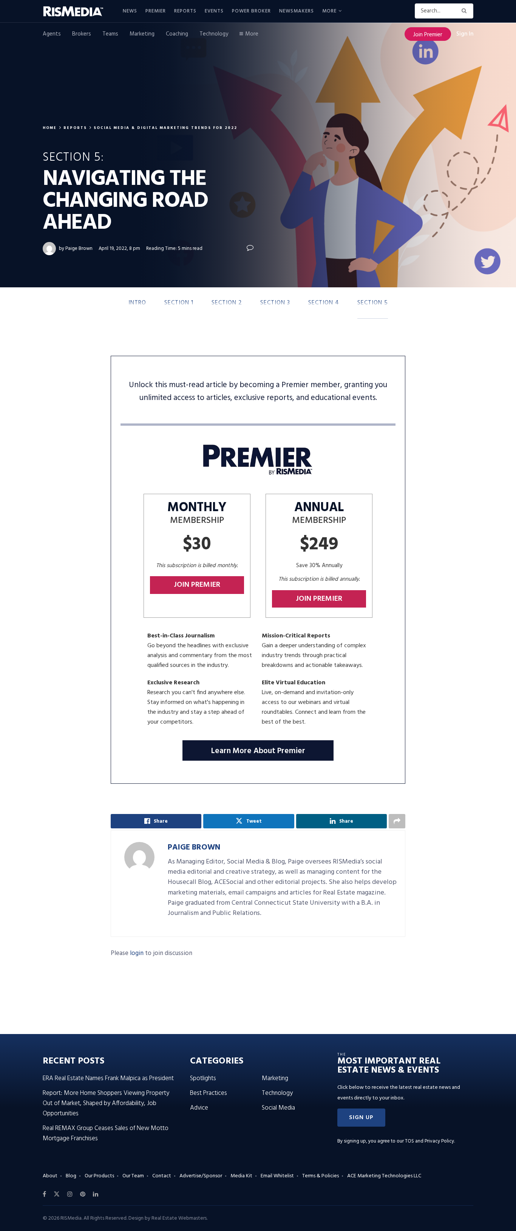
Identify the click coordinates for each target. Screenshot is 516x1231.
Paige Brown (79, 249)
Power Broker (251, 11)
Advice (199, 1108)
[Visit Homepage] (77, 11)
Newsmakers (296, 11)
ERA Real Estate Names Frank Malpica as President (108, 1078)
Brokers (81, 34)
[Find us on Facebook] (44, 1194)
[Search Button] (465, 11)
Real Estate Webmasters (179, 1218)
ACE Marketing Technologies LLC (384, 1176)
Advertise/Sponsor (200, 1176)
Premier (155, 11)
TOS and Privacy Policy (429, 1141)
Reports (185, 11)
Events (214, 11)
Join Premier (427, 34)
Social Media (278, 1108)
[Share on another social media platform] (397, 821)
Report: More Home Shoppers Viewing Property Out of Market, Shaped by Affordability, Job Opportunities (106, 1103)
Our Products (99, 1176)
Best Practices (208, 1093)
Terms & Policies (320, 1176)
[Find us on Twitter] (57, 1194)
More (329, 11)
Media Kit (241, 1176)
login (137, 953)
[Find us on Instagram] (70, 1194)
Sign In (464, 34)
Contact (161, 1176)
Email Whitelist (277, 1176)
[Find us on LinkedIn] (95, 1194)
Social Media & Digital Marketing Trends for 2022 (165, 128)
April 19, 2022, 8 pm (119, 249)
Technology (213, 34)
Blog (71, 1176)
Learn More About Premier (258, 751)
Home (50, 128)
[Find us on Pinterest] (82, 1194)
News (130, 11)
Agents (52, 34)
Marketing (142, 34)
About (50, 1176)
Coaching (177, 34)
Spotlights (203, 1078)
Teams (110, 34)
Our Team (133, 1176)
